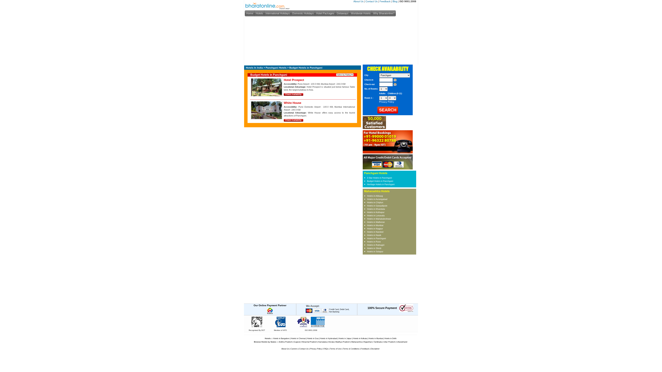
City (366, 75)
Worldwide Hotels (361, 13)
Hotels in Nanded (375, 232)
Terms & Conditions (351, 349)
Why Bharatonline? (383, 13)
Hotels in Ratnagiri (375, 245)
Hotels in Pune (374, 242)
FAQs (326, 349)
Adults (382, 93)
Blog (395, 1)
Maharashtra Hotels (377, 191)
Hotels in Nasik (374, 235)
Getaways (342, 13)
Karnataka (322, 342)
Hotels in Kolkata (360, 338)
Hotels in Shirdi (374, 248)
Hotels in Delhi (390, 338)
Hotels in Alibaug (375, 196)
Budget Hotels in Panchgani (380, 181)
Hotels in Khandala (376, 209)
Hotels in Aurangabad (377, 199)
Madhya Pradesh (342, 342)
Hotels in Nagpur (375, 229)
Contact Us (371, 1)
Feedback (385, 1)
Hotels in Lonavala (376, 215)
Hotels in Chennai (298, 338)
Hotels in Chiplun (375, 202)
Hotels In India (254, 67)
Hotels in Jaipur (345, 338)
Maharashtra (356, 342)
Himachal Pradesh (309, 342)
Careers (294, 349)
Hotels (259, 13)
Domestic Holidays (303, 13)
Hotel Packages (325, 13)
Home (249, 13)
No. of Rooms (371, 89)
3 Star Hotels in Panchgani (379, 178)
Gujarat (297, 342)
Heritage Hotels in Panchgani (381, 184)
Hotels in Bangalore (281, 338)
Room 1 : (369, 98)
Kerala (331, 342)
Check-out (369, 84)
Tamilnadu (378, 342)
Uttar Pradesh (389, 342)
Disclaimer (375, 349)
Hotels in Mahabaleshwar (379, 219)
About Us (358, 1)
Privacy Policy (316, 349)
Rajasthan (368, 342)
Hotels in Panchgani (376, 238)
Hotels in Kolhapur (375, 212)
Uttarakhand (402, 342)
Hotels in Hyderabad (328, 338)
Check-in (368, 80)
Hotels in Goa (312, 338)
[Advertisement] (330, 40)
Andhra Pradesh (285, 342)
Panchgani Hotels (276, 67)
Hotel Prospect (294, 80)
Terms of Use (335, 349)
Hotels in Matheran (376, 222)
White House (292, 103)
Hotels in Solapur (375, 251)
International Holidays (278, 13)
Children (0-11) (395, 93)
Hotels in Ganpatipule (377, 206)
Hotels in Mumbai (375, 225)
